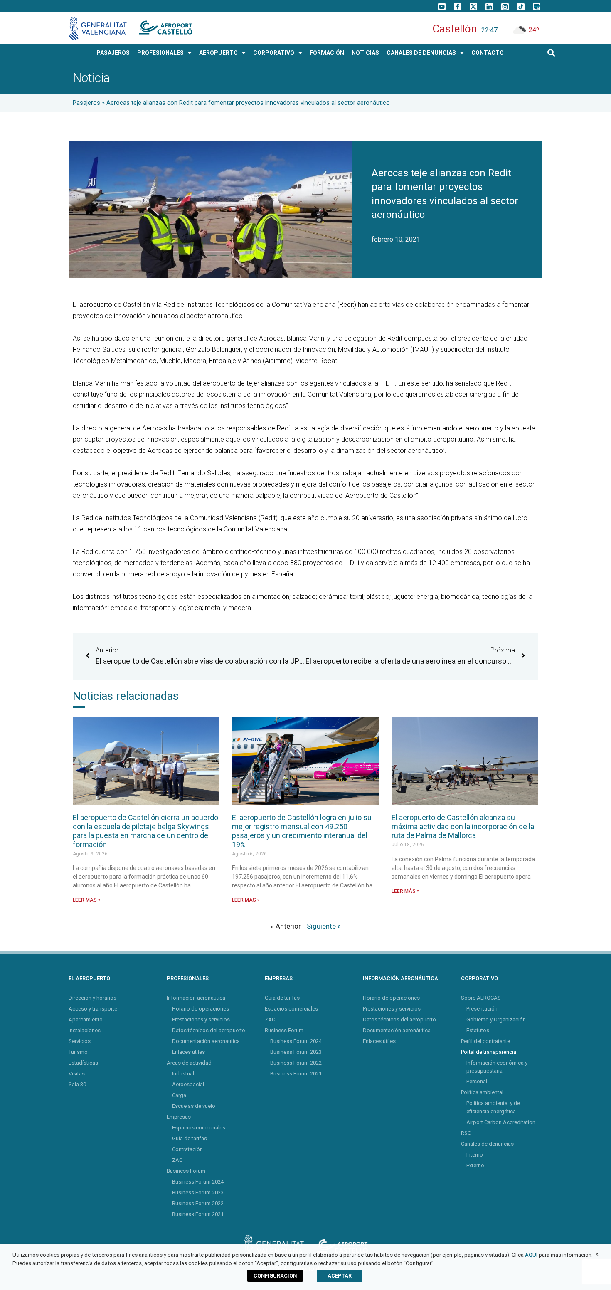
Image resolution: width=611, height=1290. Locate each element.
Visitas (77, 1073)
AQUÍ (531, 1255)
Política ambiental (482, 1092)
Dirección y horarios (92, 998)
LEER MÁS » (87, 900)
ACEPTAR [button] (340, 1276)
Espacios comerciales (198, 1127)
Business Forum (186, 1171)
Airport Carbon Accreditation (500, 1122)
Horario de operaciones (200, 1009)
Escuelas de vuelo (193, 1106)
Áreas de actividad (189, 1063)
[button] (551, 53)
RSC (466, 1133)
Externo (475, 1165)
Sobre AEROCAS (481, 998)
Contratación (187, 1149)
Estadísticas (83, 1063)
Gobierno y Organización (496, 1019)
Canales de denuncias (487, 1144)
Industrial (183, 1073)
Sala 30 (77, 1084)
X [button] (597, 1254)
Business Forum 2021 (198, 1214)
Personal (476, 1081)
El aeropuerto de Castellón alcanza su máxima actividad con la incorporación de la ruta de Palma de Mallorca (463, 826)
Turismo (78, 1052)
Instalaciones (85, 1030)
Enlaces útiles (188, 1052)
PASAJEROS (113, 52)
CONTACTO (487, 52)
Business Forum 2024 (198, 1182)
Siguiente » (324, 926)
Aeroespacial (188, 1084)
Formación (327, 52)
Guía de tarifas (189, 1138)
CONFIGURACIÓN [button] (275, 1276)
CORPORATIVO (273, 52)
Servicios (80, 1041)
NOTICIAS (365, 52)
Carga (179, 1095)
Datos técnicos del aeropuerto (208, 1030)
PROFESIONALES (160, 52)
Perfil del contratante (485, 1041)
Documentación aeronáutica (206, 1041)
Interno (474, 1155)
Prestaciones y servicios (201, 1019)
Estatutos (477, 1030)
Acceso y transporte (93, 1009)
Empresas (179, 1117)
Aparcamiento (86, 1019)
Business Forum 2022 (198, 1203)
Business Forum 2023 (198, 1192)
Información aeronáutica (196, 998)
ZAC (177, 1160)
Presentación (482, 1009)
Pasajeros (86, 102)
